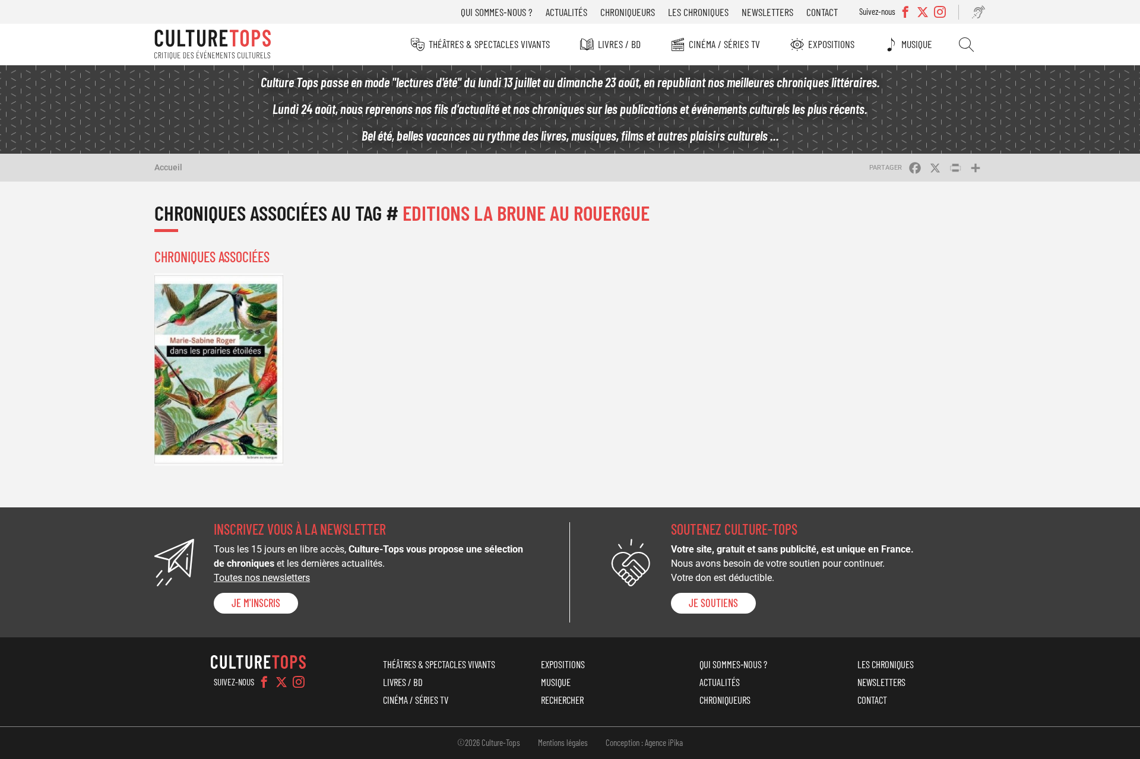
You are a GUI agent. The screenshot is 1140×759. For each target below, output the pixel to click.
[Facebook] (264, 682)
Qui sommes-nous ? (497, 11)
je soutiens (713, 602)
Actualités (566, 11)
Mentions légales (563, 742)
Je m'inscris (256, 602)
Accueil (168, 167)
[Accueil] (212, 44)
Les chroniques (698, 11)
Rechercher (966, 44)
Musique (916, 43)
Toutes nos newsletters (262, 577)
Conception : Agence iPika (644, 742)
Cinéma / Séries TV (724, 43)
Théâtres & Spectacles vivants (489, 43)
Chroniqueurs (627, 11)
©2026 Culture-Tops (488, 742)
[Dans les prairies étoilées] (218, 369)
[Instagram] (299, 682)
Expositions (831, 43)
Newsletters (767, 11)
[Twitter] (281, 682)
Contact (822, 11)
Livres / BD (619, 43)
